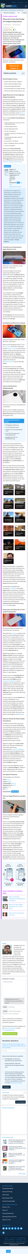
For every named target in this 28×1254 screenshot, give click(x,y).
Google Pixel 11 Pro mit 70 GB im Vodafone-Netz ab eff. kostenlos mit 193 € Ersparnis (16, 1168)
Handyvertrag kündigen (8, 1201)
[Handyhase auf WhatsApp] (9, 1228)
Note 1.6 (13, 783)
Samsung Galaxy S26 (7, 1213)
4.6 (9, 787)
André (4, 943)
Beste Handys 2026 (7, 1198)
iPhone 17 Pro (6, 346)
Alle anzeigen (22, 1173)
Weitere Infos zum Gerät (15, 186)
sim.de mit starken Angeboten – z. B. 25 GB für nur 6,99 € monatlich (16, 1161)
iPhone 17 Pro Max (12, 348)
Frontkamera (12, 588)
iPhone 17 (22, 113)
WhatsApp (21, 714)
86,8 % (14, 785)
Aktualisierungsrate (8, 361)
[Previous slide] (4, 874)
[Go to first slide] (24, 874)
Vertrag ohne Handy (7, 1188)
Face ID (5, 605)
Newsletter (14, 2)
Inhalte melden (19, 1239)
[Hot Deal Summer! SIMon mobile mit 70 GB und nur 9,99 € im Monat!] (4, 1148)
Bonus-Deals (20, 2)
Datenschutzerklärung (10, 1028)
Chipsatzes (14, 633)
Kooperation (11, 1241)
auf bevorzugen (8, 29)
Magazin (6, 10)
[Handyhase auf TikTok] (3, 1233)
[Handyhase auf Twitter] (12, 1228)
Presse (5, 1241)
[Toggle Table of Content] (22, 73)
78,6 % (9, 781)
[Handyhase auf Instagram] (18, 1228)
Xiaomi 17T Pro (6, 1219)
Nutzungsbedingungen (8, 1030)
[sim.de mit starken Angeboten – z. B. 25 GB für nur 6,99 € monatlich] (4, 1161)
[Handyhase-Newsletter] (3, 1228)
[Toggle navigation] (26, 6)
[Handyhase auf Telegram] (6, 1228)
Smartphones (12, 10)
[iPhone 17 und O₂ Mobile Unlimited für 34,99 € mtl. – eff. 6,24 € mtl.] (4, 1155)
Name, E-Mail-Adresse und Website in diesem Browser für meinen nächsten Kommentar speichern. (12, 1020)
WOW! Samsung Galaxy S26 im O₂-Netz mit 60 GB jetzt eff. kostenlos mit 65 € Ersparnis (16, 1141)
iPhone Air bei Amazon (14, 67)
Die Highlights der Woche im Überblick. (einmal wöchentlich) (13, 1059)
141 (7, 789)
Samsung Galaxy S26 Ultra (9, 1216)
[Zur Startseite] (1, 10)
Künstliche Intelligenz (17, 749)
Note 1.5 (8, 779)
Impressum (12, 1237)
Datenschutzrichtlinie (16, 1082)
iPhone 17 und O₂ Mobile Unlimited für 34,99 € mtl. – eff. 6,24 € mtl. (16, 1155)
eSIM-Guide (5, 1194)
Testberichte (20, 10)
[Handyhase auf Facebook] (15, 1228)
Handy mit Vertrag (7, 1191)
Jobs (26, 2)
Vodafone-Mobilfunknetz (9, 681)
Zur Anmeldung (20, 1102)
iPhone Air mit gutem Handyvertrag (12, 161)
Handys (5, 276)
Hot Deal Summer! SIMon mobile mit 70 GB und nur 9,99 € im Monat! (17, 1148)
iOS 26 (10, 666)
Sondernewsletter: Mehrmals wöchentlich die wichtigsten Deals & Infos (14, 1065)
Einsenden (6, 1087)
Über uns (6, 1237)
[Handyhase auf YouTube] (21, 1228)
